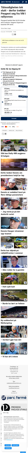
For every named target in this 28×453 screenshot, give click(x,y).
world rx (11, 130)
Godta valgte (15, 445)
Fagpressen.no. (9, 439)
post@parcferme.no (14, 388)
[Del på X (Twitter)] (13, 34)
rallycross (19, 130)
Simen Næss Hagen (14, 378)
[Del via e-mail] (15, 34)
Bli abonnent (15, 2)
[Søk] (22, 1)
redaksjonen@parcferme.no (14, 383)
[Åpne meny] (26, 2)
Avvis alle (8, 445)
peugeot (4, 130)
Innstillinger (23, 452)
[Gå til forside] (6, 2)
